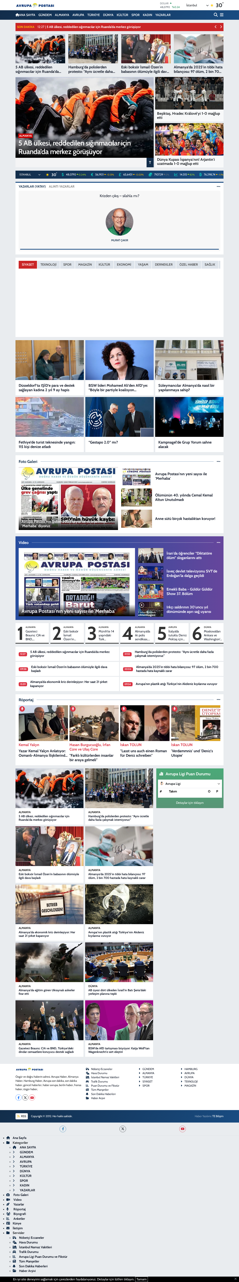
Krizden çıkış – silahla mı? (119, 196)
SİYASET (28, 264)
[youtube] (182, 1129)
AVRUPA (78, 15)
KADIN (147, 15)
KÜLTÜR (122, 15)
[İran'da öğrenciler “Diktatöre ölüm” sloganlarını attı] (150, 555)
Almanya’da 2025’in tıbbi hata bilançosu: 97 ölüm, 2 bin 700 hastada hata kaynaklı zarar (116, 875)
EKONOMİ (124, 264)
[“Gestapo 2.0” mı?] (119, 417)
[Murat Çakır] (119, 221)
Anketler (19, 1219)
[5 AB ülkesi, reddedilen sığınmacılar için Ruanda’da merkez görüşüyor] (49, 788)
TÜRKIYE (147, 1077)
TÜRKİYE (93, 15)
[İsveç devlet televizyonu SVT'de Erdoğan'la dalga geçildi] (150, 573)
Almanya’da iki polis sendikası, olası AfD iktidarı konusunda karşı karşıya (143, 635)
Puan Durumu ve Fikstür (105, 1085)
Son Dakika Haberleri (103, 1094)
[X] (25, 1097)
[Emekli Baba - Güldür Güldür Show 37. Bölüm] (150, 591)
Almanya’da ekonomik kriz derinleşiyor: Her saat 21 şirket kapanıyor (47, 934)
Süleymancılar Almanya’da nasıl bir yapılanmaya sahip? (186, 387)
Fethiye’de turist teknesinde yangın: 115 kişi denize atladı (47, 444)
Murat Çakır (119, 240)
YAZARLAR (163, 15)
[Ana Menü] (221, 15)
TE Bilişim (218, 1116)
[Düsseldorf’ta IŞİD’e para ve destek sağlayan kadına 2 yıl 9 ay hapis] (49, 360)
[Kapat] (236, 1279)
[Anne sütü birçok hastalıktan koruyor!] (136, 518)
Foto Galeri (20, 1195)
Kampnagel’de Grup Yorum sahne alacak (185, 444)
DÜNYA (108, 15)
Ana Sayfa (19, 1138)
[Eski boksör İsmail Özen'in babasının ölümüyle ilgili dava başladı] (49, 846)
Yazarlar (18, 1204)
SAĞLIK (210, 264)
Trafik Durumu (99, 1081)
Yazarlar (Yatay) (32, 186)
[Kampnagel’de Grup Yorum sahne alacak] (189, 417)
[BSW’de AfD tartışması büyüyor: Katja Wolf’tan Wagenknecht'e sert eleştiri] (119, 1020)
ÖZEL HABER (188, 264)
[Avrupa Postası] (35, 5)
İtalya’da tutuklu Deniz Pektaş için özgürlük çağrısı (177, 635)
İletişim (18, 1228)
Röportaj (19, 1209)
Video (17, 1200)
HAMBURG (191, 1069)
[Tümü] (218, 700)
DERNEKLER (164, 264)
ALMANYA (62, 15)
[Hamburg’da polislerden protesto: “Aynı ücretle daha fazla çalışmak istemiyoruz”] (119, 788)
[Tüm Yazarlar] (218, 186)
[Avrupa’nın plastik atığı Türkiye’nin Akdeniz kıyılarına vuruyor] (119, 904)
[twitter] (123, 1129)
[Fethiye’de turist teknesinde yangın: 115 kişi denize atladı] (49, 417)
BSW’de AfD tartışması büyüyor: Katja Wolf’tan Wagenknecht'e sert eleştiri (119, 1050)
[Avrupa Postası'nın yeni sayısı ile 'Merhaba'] (136, 476)
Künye (17, 1223)
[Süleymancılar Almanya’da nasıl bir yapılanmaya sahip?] (189, 360)
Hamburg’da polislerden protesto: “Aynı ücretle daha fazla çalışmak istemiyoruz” (118, 818)
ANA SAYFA (27, 15)
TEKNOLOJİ (49, 264)
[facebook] (63, 1129)
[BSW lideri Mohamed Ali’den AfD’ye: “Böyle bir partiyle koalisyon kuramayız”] (119, 360)
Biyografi (19, 1214)
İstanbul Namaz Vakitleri (105, 1077)
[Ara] (216, 15)
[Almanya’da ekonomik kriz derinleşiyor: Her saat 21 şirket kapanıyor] (49, 904)
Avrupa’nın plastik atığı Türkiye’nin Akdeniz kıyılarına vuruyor (176, 684)
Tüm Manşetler (100, 1089)
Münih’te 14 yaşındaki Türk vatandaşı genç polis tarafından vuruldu (106, 635)
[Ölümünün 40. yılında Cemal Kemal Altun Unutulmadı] (136, 497)
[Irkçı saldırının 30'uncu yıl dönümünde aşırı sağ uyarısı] (150, 609)
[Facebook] (18, 1097)
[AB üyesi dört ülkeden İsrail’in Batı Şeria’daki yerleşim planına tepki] (119, 962)
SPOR (135, 15)
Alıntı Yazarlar (62, 186)
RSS (23, 1116)
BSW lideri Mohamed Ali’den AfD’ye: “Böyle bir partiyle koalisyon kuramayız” (118, 387)
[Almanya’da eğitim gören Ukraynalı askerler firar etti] (49, 962)
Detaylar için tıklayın (190, 803)
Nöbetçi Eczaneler (101, 1069)
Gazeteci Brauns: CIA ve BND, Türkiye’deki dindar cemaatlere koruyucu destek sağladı (35, 635)
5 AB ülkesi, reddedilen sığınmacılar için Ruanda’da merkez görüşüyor (44, 818)
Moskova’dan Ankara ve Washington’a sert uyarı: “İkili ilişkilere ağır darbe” (213, 635)
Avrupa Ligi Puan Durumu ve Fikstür (43, 1257)
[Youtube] (32, 1097)
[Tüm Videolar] (218, 542)
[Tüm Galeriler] (218, 461)
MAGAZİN (85, 264)
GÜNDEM (45, 15)
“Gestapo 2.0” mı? (103, 442)
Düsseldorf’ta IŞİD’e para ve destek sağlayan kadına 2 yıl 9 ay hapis (47, 387)
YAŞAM (143, 264)
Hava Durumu (99, 1073)
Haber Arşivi (98, 1098)
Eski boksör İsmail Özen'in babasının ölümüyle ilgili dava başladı (72, 635)
